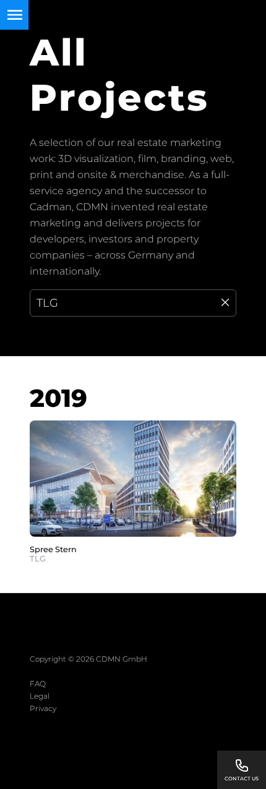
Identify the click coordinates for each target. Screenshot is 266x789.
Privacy (43, 708)
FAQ (38, 683)
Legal (39, 696)
